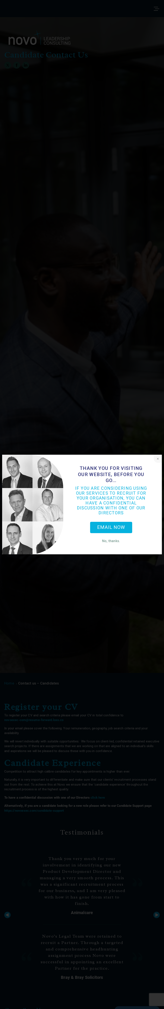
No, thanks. (111, 541)
